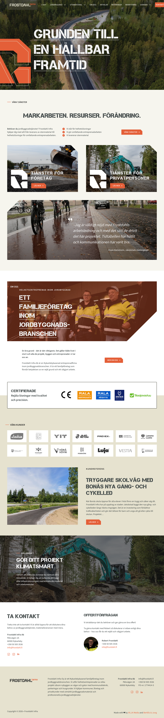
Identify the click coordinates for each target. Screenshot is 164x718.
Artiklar (104, 4)
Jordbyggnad (56, 4)
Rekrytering (131, 4)
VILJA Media (133, 712)
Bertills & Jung (150, 712)
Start (43, 4)
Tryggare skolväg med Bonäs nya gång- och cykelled (119, 486)
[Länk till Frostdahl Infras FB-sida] (132, 692)
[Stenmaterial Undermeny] (84, 4)
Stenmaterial (76, 4)
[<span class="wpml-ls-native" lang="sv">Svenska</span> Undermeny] (150, 4)
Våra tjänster (130, 132)
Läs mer (37, 185)
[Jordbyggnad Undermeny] (64, 4)
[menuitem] (144, 4)
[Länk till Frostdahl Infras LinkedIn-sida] (142, 692)
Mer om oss (112, 360)
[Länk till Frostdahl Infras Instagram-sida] (137, 692)
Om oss (93, 4)
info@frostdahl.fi (14, 647)
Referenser (116, 4)
